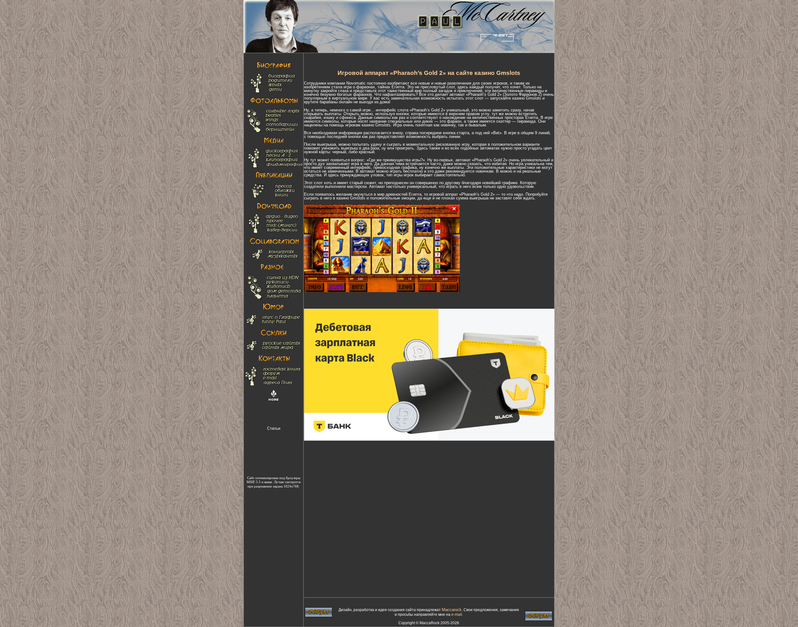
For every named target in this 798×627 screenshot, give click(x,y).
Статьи (273, 428)
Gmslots (533, 98)
